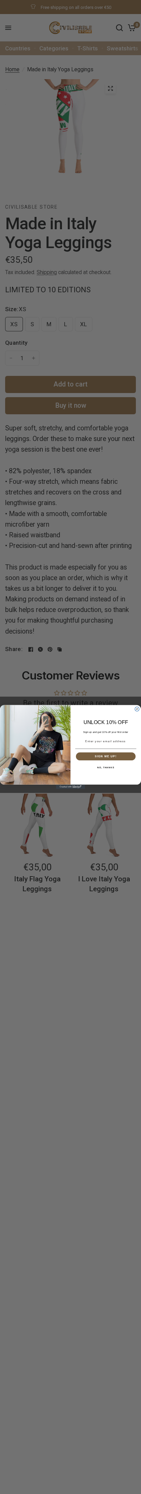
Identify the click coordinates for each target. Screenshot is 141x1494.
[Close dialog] (137, 709)
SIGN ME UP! (106, 756)
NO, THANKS (105, 768)
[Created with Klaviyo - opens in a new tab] (70, 787)
